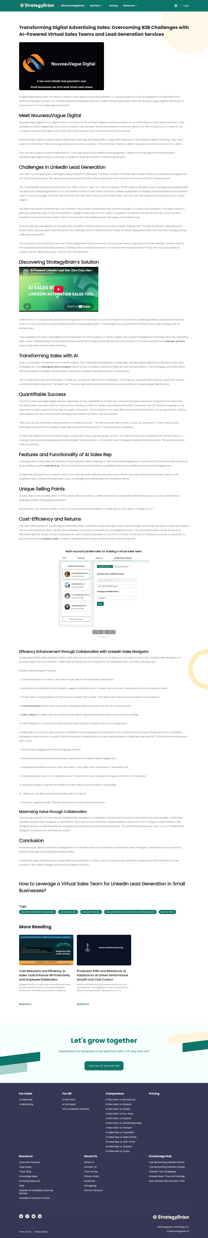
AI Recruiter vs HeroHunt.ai (120, 1099)
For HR (66, 1094)
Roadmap (89, 1181)
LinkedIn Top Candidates (162, 1171)
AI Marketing (26, 1104)
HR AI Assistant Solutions (75, 1109)
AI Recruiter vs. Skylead (118, 1104)
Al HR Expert (69, 1104)
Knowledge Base (28, 1176)
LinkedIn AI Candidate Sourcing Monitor (36, 1192)
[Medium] (40, 1216)
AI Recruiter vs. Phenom (119, 1127)
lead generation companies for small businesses (130, 911)
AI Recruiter (68, 1099)
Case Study (25, 1167)
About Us (90, 1156)
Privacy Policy (91, 1176)
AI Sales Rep (26, 1099)
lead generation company (56, 366)
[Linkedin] (21, 1216)
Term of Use (91, 1171)
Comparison (115, 1094)
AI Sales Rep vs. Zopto (118, 1151)
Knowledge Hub (160, 1156)
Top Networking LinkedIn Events (166, 1162)
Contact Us (90, 1167)
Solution (95, 5)
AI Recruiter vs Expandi (118, 1118)
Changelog (90, 1185)
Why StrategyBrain (72, 5)
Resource (129, 5)
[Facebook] (27, 1216)
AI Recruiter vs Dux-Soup (119, 1113)
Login (186, 5)
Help (21, 1185)
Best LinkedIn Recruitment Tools (167, 1181)
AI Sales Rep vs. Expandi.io (120, 1132)
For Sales (25, 1094)
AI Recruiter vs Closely (118, 1109)
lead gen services (175, 341)
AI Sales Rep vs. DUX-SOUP (120, 1141)
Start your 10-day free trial (104, 1065)
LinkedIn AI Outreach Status (34, 1198)
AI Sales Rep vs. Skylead (119, 1146)
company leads (49, 538)
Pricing (113, 5)
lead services (52, 465)
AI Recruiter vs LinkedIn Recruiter (124, 1123)
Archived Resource (29, 1181)
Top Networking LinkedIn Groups (167, 1167)
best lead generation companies (37, 911)
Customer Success (29, 1162)
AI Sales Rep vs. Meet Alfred (121, 1137)
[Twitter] (34, 1216)
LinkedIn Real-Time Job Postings (167, 1176)
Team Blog (25, 1171)
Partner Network (93, 1190)
